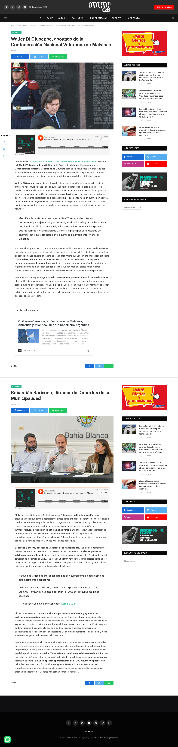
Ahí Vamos (16, 32)
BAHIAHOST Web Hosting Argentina (104, 738)
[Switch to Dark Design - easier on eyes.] (168, 18)
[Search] (172, 18)
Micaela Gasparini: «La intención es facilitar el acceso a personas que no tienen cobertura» (152, 131)
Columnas (78, 18)
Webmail (89, 731)
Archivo (116, 18)
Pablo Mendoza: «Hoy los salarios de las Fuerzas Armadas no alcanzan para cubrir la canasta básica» (151, 95)
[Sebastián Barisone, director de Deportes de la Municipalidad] (62, 449)
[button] (7, 739)
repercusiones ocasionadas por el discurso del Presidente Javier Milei (63, 161)
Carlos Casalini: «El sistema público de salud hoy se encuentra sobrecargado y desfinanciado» (151, 76)
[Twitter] (4, 149)
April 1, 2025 (68, 603)
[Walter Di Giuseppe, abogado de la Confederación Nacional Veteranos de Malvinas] (62, 96)
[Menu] (5, 18)
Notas (61, 18)
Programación (98, 18)
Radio (50, 18)
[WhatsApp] (4, 155)
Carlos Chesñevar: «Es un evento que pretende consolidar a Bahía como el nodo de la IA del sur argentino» (153, 113)
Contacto (134, 18)
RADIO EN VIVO (164, 7)
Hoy (40, 18)
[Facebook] (4, 142)
